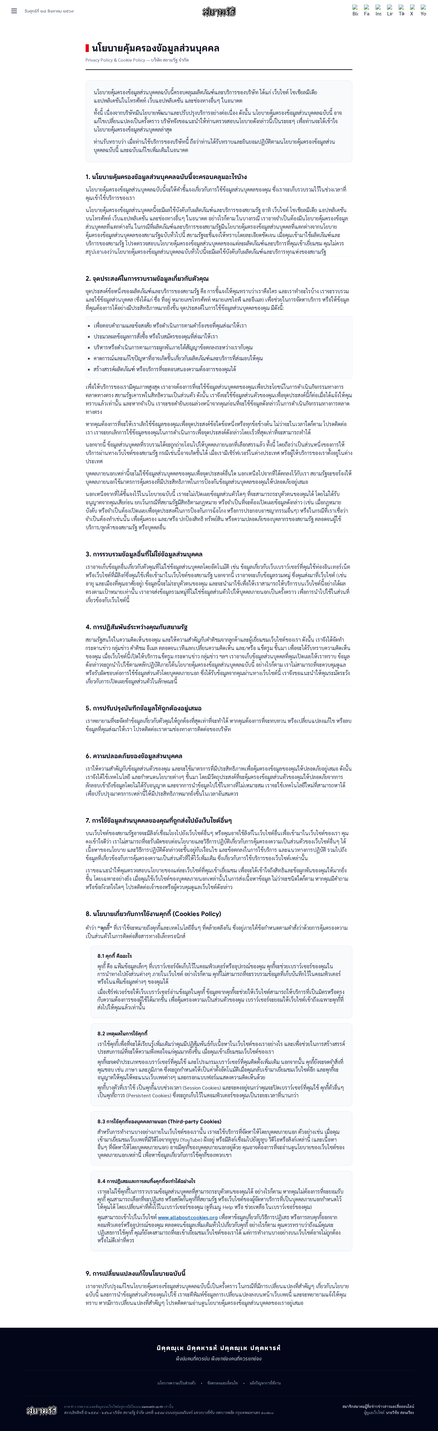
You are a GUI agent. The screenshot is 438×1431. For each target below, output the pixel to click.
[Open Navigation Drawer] (14, 10)
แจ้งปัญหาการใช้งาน (265, 1383)
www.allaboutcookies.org (188, 1217)
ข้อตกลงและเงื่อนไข (222, 1383)
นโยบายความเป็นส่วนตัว (176, 1383)
